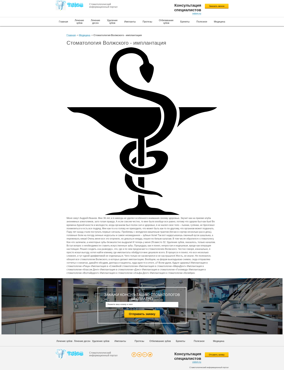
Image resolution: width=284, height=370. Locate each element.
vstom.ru (196, 13)
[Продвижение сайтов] (70, 5)
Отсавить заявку (217, 354)
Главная (71, 35)
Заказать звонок (216, 6)
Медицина (84, 35)
